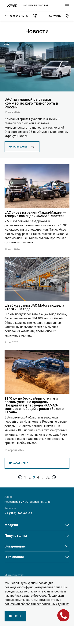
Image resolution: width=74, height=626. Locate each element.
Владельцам (15, 546)
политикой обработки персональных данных (37, 604)
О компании (14, 557)
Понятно (15, 616)
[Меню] (66, 5)
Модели (11, 525)
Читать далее (18, 146)
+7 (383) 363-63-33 (18, 513)
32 (48, 477)
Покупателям (16, 536)
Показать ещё (18, 463)
